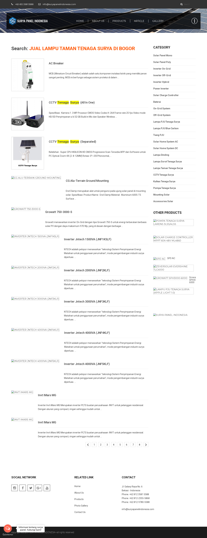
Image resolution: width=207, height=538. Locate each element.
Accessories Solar (163, 201)
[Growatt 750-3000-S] (25, 208)
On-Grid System (161, 108)
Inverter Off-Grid (162, 75)
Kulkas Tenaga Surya (164, 181)
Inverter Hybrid (161, 82)
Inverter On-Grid (162, 68)
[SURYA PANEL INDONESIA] (28, 21)
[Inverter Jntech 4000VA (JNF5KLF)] (35, 360)
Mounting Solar (161, 194)
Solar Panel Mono (162, 55)
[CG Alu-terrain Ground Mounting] (36, 177)
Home (80, 21)
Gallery (157, 21)
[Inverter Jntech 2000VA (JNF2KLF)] (35, 267)
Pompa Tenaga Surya (164, 188)
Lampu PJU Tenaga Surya (166, 121)
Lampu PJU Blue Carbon (166, 128)
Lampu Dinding (161, 155)
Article (139, 21)
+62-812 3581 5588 (24, 4)
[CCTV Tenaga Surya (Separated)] (27, 153)
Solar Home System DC (165, 148)
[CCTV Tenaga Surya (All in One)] (27, 113)
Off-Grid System (162, 115)
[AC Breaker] (27, 74)
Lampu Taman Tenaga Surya (168, 168)
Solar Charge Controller (166, 95)
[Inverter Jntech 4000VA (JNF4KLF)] (35, 329)
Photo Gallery (81, 505)
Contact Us (80, 512)
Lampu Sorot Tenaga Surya (167, 161)
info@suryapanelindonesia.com (59, 4)
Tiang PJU (158, 135)
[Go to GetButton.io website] (8, 535)
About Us (98, 21)
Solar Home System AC (165, 141)
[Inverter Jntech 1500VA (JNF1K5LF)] (35, 236)
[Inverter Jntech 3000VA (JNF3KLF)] (35, 298)
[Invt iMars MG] (22, 392)
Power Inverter (161, 88)
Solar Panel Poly (162, 62)
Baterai (157, 102)
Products (119, 21)
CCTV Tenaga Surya (163, 175)
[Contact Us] (194, 21)
